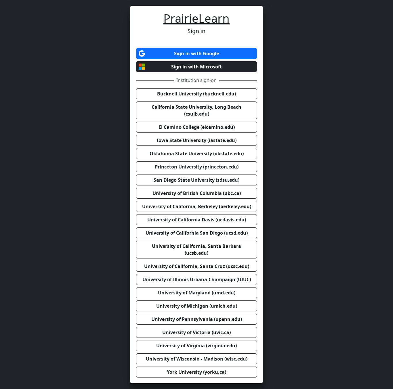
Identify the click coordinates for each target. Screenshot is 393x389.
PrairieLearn (196, 18)
